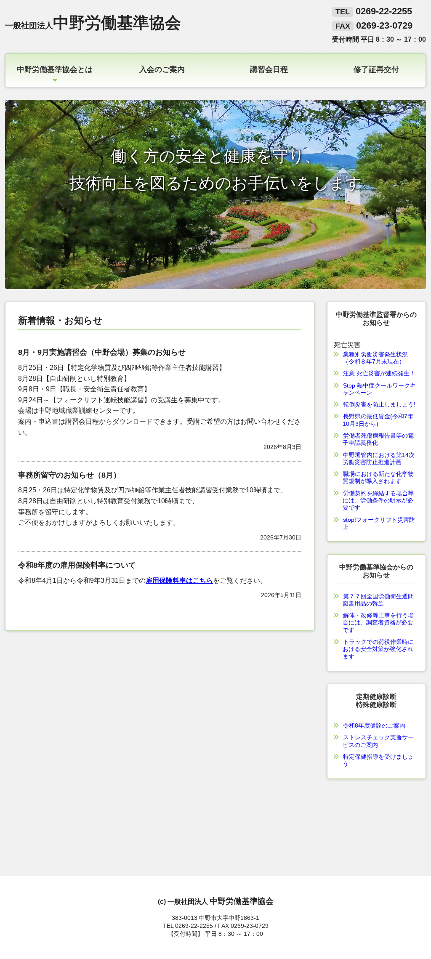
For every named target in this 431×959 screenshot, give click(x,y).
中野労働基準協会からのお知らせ (376, 570)
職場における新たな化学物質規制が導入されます (378, 477)
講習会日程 (269, 69)
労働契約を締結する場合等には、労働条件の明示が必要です (378, 500)
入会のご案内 (162, 69)
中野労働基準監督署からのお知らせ (376, 318)
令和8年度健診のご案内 (374, 725)
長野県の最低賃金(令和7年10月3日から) (378, 420)
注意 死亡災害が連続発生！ (379, 373)
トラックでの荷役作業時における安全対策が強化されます (378, 649)
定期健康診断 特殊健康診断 (376, 700)
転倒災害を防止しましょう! (379, 404)
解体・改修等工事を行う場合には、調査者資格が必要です (378, 622)
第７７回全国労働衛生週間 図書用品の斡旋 (381, 600)
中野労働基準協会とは (55, 69)
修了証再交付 (376, 69)
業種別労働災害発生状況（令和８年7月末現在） (375, 358)
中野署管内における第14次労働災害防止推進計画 (379, 458)
